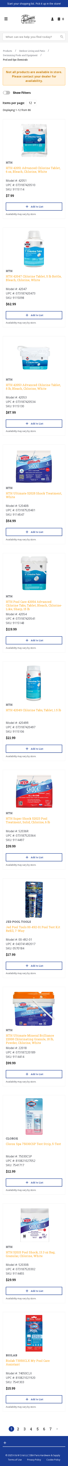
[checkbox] (6, 93)
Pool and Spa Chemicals (15, 59)
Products (7, 50)
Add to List (37, 206)
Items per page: (14, 103)
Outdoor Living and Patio (32, 50)
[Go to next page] (57, 1428)
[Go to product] (34, 140)
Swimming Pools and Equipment (20, 55)
